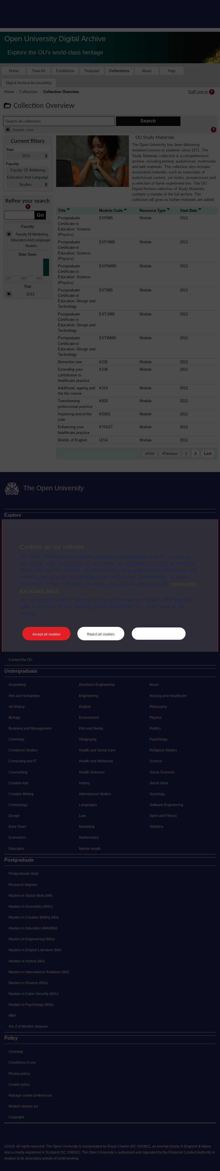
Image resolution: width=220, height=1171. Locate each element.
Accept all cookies (46, 634)
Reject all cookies (101, 634)
